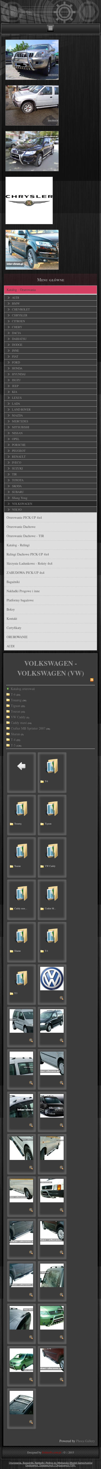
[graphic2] (31, 1380)
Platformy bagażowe (20, 600)
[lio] (31, 1422)
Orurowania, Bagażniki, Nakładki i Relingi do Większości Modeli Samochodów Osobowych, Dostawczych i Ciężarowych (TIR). (50, 1464)
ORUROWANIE (17, 637)
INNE (15, 350)
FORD (16, 362)
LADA (16, 403)
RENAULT (19, 456)
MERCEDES (20, 421)
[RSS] (92, 680)
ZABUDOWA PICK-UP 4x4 (25, 572)
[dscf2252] (62, 1168)
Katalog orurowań (23, 688)
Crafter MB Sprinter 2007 (28, 728)
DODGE (17, 345)
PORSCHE (19, 445)
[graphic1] (62, 1338)
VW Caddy (18, 717)
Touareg (16, 700)
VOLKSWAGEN (22, 504)
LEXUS (17, 398)
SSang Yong (19, 498)
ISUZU (16, 380)
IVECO (16, 462)
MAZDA (17, 415)
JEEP (15, 386)
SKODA (17, 486)
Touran (15, 711)
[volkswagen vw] (62, 998)
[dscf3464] (62, 1295)
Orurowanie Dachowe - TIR (25, 536)
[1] (31, 1041)
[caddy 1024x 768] (62, 1126)
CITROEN (18, 321)
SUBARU (18, 492)
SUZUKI (17, 468)
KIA (14, 392)
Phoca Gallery (85, 1441)
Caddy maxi (19, 722)
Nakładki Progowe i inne (23, 591)
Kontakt (12, 618)
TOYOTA (17, 480)
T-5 (13, 745)
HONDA (17, 368)
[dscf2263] (31, 1210)
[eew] (31, 1338)
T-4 (13, 739)
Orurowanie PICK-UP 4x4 (24, 517)
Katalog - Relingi (18, 545)
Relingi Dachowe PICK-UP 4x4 (28, 554)
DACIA (16, 333)
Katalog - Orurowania (21, 289)
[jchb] (62, 1380)
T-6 (13, 694)
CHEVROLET (21, 309)
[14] (62, 1083)
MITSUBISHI (20, 427)
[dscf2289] (62, 1210)
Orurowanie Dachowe (21, 526)
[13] (31, 1083)
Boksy (11, 609)
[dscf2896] (62, 1253)
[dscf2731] (31, 1253)
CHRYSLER (19, 315)
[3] (62, 1041)
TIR (14, 474)
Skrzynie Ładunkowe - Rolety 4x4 (29, 563)
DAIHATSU (19, 339)
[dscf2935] (31, 1295)
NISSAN (17, 433)
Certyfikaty (14, 627)
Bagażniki (13, 581)
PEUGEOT (19, 451)
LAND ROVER (21, 409)
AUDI (15, 297)
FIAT (15, 356)
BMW (16, 303)
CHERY (17, 327)
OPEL (15, 439)
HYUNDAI (18, 374)
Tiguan (15, 705)
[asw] (31, 1126)
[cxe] (31, 1168)
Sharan (15, 734)
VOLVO (17, 509)
